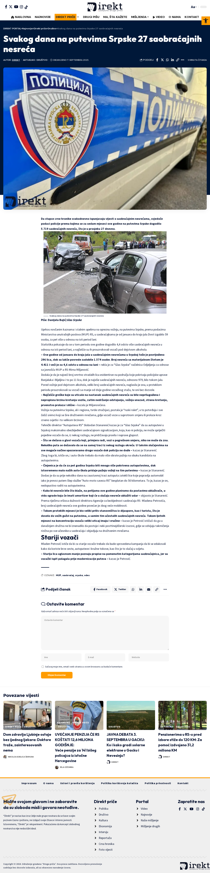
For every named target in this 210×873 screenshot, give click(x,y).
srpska (79, 575)
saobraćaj (68, 575)
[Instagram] (21, 7)
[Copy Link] (177, 60)
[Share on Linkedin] (172, 60)
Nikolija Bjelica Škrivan (21, 757)
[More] (182, 60)
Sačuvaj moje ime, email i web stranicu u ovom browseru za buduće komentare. (84, 666)
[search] (187, 7)
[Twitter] (10, 7)
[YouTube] (16, 7)
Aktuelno (29, 60)
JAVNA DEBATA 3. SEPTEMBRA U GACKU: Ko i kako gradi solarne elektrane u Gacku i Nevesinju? (126, 745)
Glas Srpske (74, 320)
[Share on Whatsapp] (167, 60)
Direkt (16, 60)
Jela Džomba (67, 767)
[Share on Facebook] (157, 60)
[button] (205, 20)
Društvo (42, 60)
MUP (58, 575)
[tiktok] (26, 7)
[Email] (148, 589)
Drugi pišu (183, 727)
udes (87, 575)
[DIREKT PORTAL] (105, 6)
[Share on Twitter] (162, 60)
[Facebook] (6, 7)
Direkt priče (13, 727)
